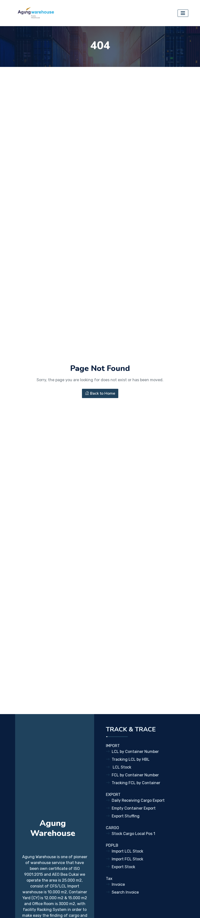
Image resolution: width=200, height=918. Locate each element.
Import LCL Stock (127, 851)
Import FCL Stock (127, 859)
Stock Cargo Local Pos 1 (133, 833)
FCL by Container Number (135, 775)
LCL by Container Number (135, 751)
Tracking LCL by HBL (131, 759)
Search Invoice (125, 892)
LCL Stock (121, 767)
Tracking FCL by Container (136, 783)
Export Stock (123, 867)
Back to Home (102, 393)
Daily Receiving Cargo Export (138, 800)
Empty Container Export (134, 808)
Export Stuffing (126, 816)
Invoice (118, 884)
